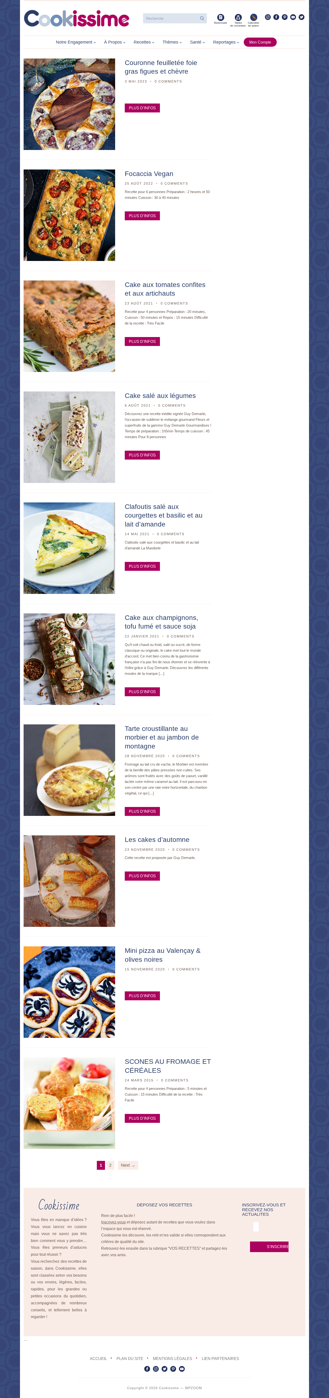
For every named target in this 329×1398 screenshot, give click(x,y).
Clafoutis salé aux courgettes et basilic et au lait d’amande (164, 515)
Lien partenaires (220, 1359)
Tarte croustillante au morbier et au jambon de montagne (162, 737)
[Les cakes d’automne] (69, 839)
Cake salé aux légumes (160, 395)
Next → (128, 1165)
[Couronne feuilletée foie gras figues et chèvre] (69, 62)
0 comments (168, 81)
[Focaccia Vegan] (69, 173)
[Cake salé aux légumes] (69, 395)
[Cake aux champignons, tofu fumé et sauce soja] (69, 617)
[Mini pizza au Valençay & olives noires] (69, 950)
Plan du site (130, 1359)
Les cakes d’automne (157, 839)
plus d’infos (142, 108)
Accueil (98, 1359)
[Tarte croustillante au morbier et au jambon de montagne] (69, 728)
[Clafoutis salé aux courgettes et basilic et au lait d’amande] (69, 506)
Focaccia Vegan (149, 173)
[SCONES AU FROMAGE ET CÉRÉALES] (69, 1061)
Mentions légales (172, 1359)
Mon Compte (260, 42)
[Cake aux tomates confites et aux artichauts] (69, 284)
